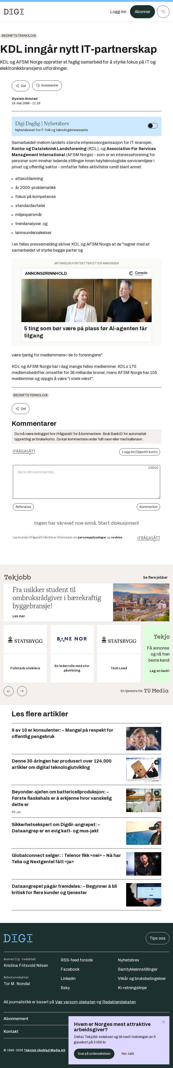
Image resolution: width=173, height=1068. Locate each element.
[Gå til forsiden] (14, 11)
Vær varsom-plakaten (75, 1002)
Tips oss (158, 938)
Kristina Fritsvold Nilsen (26, 965)
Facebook (70, 969)
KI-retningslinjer (132, 988)
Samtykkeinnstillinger (137, 969)
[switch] (153, 125)
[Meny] (163, 11)
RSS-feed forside (77, 960)
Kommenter (49, 85)
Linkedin (68, 978)
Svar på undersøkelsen (94, 1053)
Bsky (65, 988)
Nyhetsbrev (128, 960)
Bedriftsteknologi (19, 35)
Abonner (142, 11)
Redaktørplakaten (119, 1002)
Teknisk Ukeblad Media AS (44, 1050)
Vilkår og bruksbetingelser (142, 978)
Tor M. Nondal (17, 983)
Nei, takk (128, 1053)
